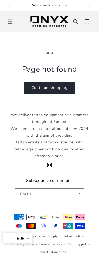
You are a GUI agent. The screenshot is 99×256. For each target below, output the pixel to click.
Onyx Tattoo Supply (43, 236)
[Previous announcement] (9, 5)
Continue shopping (49, 87)
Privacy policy (24, 244)
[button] (10, 21)
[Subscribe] (78, 194)
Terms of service (50, 244)
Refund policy (73, 236)
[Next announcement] (89, 5)
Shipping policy (78, 244)
